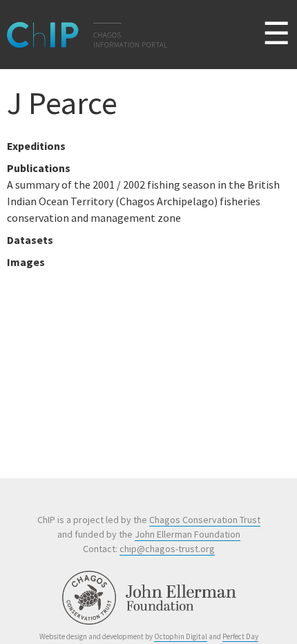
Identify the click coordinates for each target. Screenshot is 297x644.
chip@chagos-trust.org (167, 548)
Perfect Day (240, 636)
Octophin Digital (180, 636)
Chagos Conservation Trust (204, 519)
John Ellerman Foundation (187, 534)
